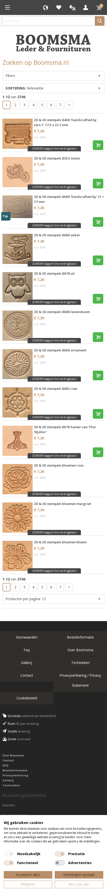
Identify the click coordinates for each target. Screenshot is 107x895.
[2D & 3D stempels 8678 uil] (17, 287)
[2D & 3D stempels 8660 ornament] (17, 364)
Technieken (80, 662)
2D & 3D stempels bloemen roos (59, 465)
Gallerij (26, 662)
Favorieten (58, 7)
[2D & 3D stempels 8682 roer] (17, 402)
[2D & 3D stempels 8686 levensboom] (17, 326)
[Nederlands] (72, 7)
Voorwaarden (27, 637)
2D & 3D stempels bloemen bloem (60, 542)
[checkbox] (9, 853)
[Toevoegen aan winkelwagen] (98, 145)
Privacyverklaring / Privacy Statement (80, 680)
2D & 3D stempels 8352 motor (57, 158)
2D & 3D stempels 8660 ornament (60, 350)
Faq (27, 650)
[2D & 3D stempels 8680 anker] (17, 249)
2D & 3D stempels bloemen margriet (62, 503)
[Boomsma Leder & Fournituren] (7, 7)
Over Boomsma (80, 650)
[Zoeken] (100, 21)
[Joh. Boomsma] (53, 40)
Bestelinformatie (80, 637)
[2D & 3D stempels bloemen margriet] (17, 517)
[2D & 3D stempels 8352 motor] (17, 172)
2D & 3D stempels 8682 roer (56, 388)
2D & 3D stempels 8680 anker (57, 235)
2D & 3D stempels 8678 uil (54, 273)
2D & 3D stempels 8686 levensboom (62, 312)
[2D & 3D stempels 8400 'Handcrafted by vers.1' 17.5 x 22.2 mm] (17, 134)
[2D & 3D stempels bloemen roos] (17, 479)
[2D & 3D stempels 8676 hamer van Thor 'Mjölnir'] (17, 441)
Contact (26, 675)
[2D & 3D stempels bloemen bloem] (17, 556)
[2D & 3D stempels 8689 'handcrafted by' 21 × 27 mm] (17, 210)
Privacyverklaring (15, 775)
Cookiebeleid (26, 698)
